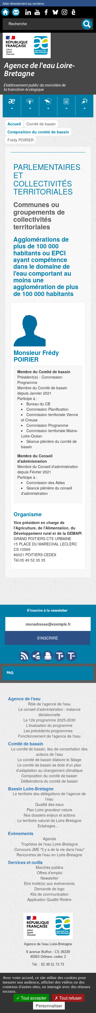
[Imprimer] (48, 656)
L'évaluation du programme (49, 725)
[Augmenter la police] (59, 656)
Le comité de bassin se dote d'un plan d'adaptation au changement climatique (49, 767)
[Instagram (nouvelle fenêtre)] (64, 12)
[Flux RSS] (24, 656)
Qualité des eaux (49, 804)
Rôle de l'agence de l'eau (49, 704)
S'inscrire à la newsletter (47, 610)
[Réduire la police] (71, 656)
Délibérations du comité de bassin (49, 781)
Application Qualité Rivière (49, 899)
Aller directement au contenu (23, 3)
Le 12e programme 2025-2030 (49, 720)
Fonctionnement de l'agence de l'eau (49, 736)
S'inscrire (47, 638)
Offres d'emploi (49, 872)
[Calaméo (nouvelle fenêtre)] (73, 12)
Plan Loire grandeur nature (49, 809)
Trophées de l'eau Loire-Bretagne (49, 844)
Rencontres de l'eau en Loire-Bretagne (49, 854)
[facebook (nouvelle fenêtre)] (46, 12)
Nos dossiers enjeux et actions (49, 815)
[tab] (12, 106)
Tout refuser (70, 998)
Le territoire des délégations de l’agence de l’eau (49, 796)
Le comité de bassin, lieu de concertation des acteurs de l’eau (49, 751)
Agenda (49, 838)
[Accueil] (5, 12)
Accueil (14, 123)
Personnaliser (49, 1006)
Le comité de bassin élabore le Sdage (49, 759)
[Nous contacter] (16, 12)
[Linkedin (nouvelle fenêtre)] (28, 12)
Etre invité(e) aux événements (49, 883)
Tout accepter (33, 998)
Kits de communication (49, 894)
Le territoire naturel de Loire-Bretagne (49, 820)
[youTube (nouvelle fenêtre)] (37, 12)
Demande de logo (49, 888)
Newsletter (49, 878)
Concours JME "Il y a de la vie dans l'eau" (49, 849)
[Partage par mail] (36, 656)
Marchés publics (49, 867)
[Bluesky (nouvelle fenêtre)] (55, 12)
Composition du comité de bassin (38, 131)
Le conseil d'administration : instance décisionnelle (49, 712)
